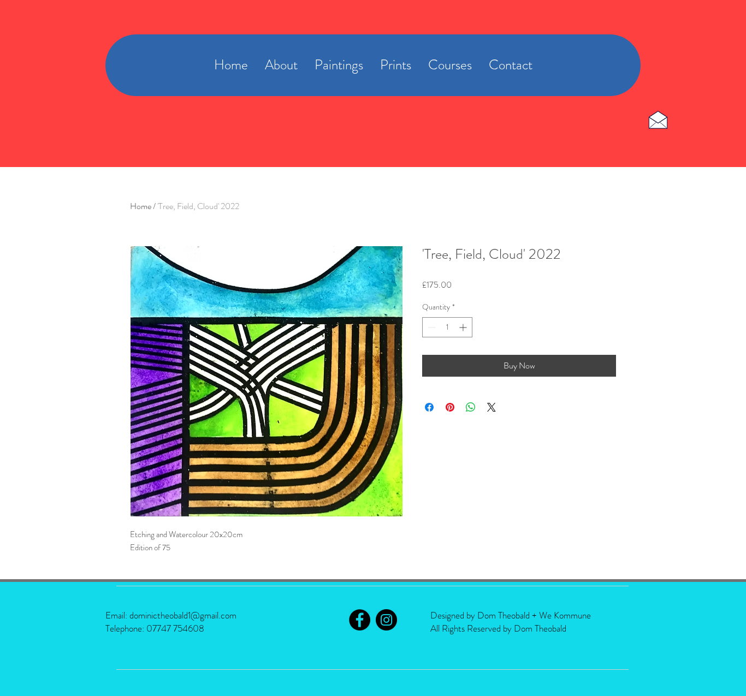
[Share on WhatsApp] (470, 407)
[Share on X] (491, 407)
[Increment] (464, 327)
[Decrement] (430, 327)
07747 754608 (175, 628)
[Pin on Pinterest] (450, 407)
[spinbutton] (447, 327)
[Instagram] (386, 619)
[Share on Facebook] (429, 407)
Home (140, 206)
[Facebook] (359, 619)
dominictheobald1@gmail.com (182, 615)
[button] (449, 65)
